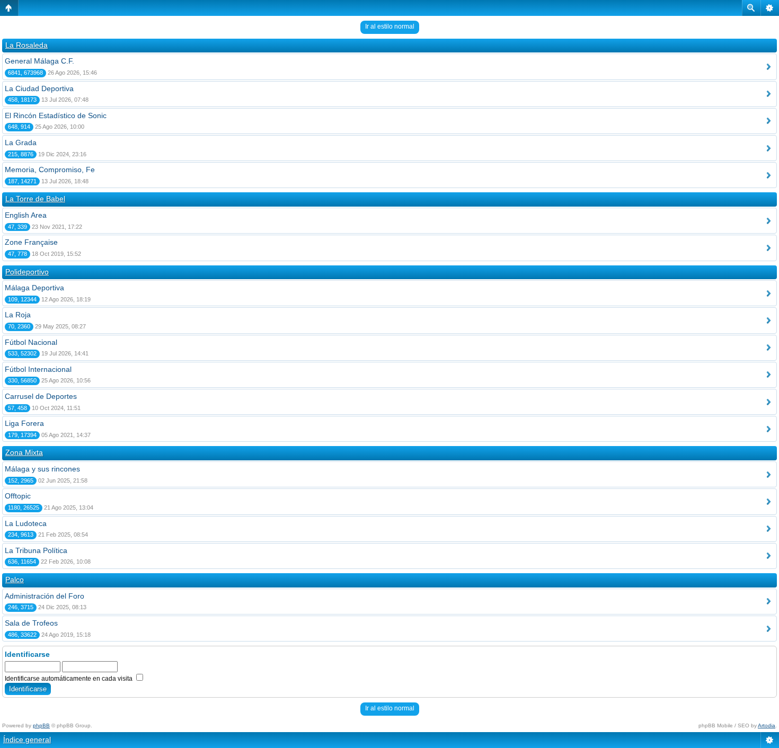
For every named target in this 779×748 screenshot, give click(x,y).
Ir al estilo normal (389, 26)
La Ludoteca (26, 523)
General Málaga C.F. (39, 61)
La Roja (18, 314)
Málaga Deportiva (34, 287)
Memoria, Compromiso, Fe (50, 169)
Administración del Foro (44, 596)
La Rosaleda (26, 45)
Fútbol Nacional (31, 342)
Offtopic (18, 496)
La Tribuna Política (36, 550)
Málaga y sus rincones (42, 469)
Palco (14, 579)
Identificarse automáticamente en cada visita (69, 678)
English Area (26, 215)
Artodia (766, 725)
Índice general (27, 739)
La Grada (21, 142)
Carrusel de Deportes (41, 396)
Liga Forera (24, 423)
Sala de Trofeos (31, 623)
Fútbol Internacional (38, 369)
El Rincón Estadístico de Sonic (56, 115)
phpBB (41, 725)
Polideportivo (27, 272)
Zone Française (31, 242)
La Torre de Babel (35, 198)
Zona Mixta (24, 452)
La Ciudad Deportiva (39, 88)
